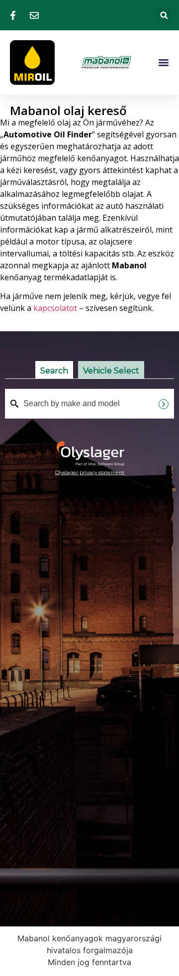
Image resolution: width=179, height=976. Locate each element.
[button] (164, 15)
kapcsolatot (55, 308)
